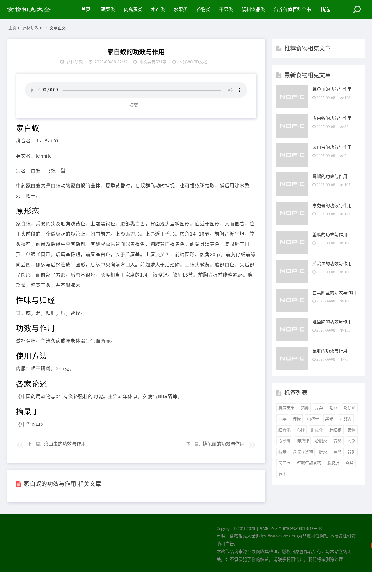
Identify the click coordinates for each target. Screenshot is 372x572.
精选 (325, 9)
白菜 (282, 418)
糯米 (282, 451)
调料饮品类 (253, 9)
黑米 (329, 418)
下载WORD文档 (192, 62)
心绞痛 (284, 440)
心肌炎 (321, 440)
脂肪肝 (333, 462)
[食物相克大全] (32, 9)
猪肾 (352, 429)
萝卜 (282, 473)
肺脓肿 (303, 440)
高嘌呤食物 (303, 451)
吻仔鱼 (350, 407)
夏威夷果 (286, 407)
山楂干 (313, 418)
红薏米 (284, 429)
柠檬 (297, 418)
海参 (352, 440)
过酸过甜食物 (309, 462)
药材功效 (30, 28)
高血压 (284, 462)
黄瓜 (337, 451)
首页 (85, 9)
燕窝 (350, 462)
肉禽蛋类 (133, 9)
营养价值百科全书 (292, 9)
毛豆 (333, 407)
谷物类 (203, 9)
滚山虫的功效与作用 (65, 443)
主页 (12, 28)
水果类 (181, 9)
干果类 (226, 9)
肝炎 (323, 451)
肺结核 (335, 429)
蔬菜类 (108, 9)
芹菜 (319, 407)
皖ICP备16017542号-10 (302, 528)
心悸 (301, 429)
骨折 (352, 451)
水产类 (158, 9)
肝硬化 (317, 429)
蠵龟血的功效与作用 (223, 443)
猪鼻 (305, 407)
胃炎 (337, 440)
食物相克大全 (270, 528)
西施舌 (345, 418)
